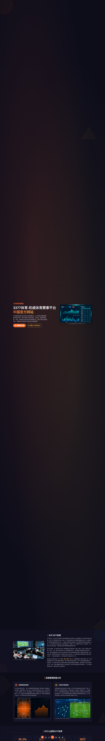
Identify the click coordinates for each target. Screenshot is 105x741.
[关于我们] (45, 737)
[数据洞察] (49, 737)
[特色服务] (56, 737)
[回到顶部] (52, 737)
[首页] (42, 737)
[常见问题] (59, 737)
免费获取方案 (20, 325)
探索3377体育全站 (35, 325)
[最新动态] (62, 737)
